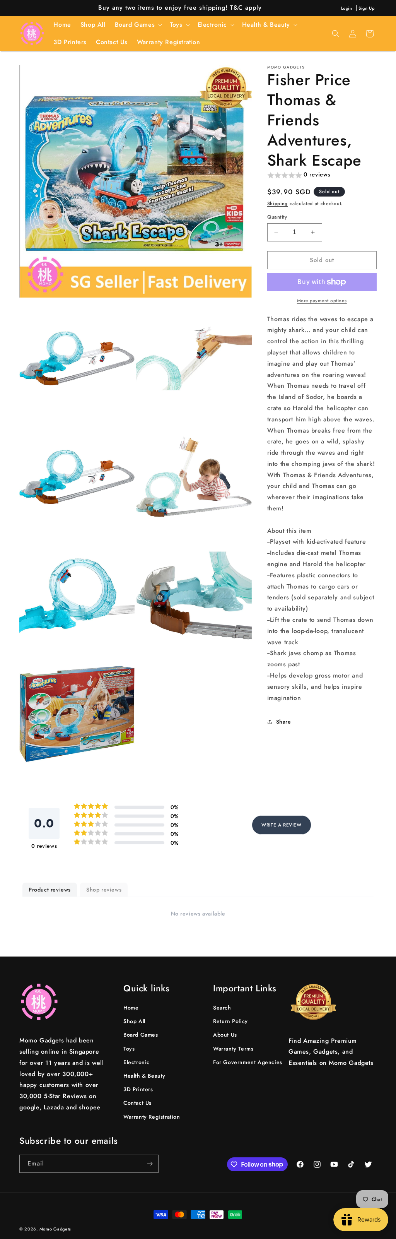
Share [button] (283, 722)
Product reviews (50, 889)
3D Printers (138, 1089)
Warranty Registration (151, 1117)
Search (222, 1007)
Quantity (277, 217)
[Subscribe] (149, 1164)
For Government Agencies (247, 1062)
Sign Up (366, 8)
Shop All (134, 1021)
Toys (129, 1048)
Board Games (140, 1035)
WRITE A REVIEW (281, 824)
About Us (225, 1035)
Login (346, 8)
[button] (138, 25)
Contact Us (137, 1103)
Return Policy (230, 1021)
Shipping (277, 203)
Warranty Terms (233, 1048)
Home (130, 1007)
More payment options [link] (322, 300)
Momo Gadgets (55, 1229)
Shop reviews (103, 889)
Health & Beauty (144, 1076)
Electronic (136, 1062)
